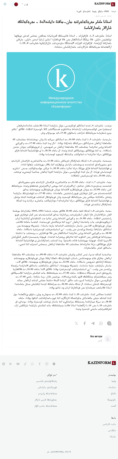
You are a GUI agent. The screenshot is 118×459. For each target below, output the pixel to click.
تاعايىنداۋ (87, 11)
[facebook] (39, 363)
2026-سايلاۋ (103, 11)
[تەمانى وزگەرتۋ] (14, 4)
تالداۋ (113, 394)
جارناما (113, 437)
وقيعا (94, 11)
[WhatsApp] (101, 324)
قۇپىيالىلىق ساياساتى (47, 387)
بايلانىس (112, 430)
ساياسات (112, 387)
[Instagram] (109, 324)
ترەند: (113, 12)
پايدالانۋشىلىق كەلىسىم (47, 381)
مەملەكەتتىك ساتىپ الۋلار (45, 406)
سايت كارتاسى (109, 424)
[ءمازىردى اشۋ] (5, 4)
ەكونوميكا (111, 400)
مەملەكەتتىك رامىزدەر (47, 394)
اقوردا (79, 11)
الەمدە (113, 406)
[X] (76, 324)
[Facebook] (84, 324)
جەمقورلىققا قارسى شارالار (46, 400)
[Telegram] (93, 324)
